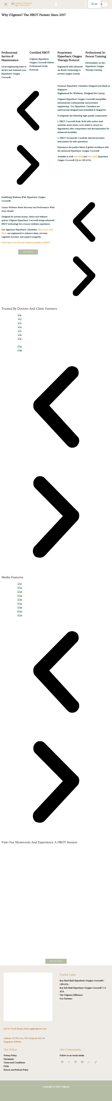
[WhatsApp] (88, 1061)
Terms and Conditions (14, 1062)
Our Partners (66, 998)
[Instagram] (68, 1061)
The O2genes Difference (71, 995)
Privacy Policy (10, 1055)
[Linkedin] (75, 1061)
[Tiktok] (95, 1061)
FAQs (6, 1066)
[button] (101, 4)
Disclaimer (9, 1059)
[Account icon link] (56, 4)
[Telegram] (82, 1061)
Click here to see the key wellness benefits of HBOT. (26, 242)
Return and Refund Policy (16, 1070)
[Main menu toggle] (6, 4)
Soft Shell (78, 156)
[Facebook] (62, 1061)
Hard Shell (92, 156)
